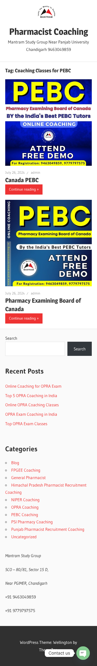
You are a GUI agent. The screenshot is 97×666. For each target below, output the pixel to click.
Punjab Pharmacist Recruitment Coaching (47, 529)
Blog (15, 462)
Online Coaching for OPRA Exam (33, 386)
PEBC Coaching (24, 514)
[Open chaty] (83, 653)
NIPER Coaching (25, 499)
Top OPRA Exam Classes (26, 423)
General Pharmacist (28, 477)
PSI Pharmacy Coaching (32, 521)
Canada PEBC (22, 180)
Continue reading (22, 189)
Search (11, 338)
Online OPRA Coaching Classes (32, 404)
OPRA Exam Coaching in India (31, 414)
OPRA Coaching (25, 507)
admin (35, 172)
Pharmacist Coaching (48, 31)
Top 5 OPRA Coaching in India (31, 395)
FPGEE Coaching (25, 470)
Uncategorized (24, 536)
